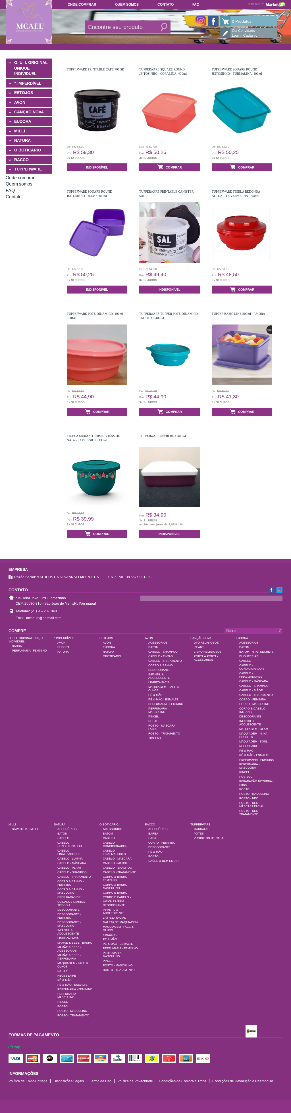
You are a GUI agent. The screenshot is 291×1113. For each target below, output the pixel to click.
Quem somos (127, 5)
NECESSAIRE (248, 746)
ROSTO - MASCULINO (254, 793)
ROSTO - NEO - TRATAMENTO (249, 812)
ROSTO (153, 721)
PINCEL (153, 716)
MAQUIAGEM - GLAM (253, 729)
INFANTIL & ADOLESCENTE (159, 676)
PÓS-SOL (245, 776)
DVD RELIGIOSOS (206, 642)
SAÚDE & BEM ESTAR (163, 860)
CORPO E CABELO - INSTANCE (253, 710)
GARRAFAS (201, 829)
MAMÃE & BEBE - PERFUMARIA (69, 957)
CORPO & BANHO (160, 665)
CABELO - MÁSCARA (253, 681)
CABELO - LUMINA (70, 858)
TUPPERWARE (28, 169)
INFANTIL (200, 647)
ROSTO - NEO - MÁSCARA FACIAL (251, 804)
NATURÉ (63, 971)
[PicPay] (14, 1052)
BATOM (153, 647)
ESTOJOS (23, 92)
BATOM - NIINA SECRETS (256, 651)
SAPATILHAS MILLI (25, 829)
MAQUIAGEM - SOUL (253, 741)
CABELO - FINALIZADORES (250, 675)
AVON (19, 102)
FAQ (195, 5)
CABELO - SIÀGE (251, 690)
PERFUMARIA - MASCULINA (249, 766)
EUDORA (22, 121)
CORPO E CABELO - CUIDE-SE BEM (117, 899)
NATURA (22, 140)
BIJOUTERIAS (248, 656)
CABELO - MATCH (115, 863)
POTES (199, 833)
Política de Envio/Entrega (28, 1081)
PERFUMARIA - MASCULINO (158, 710)
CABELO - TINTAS (160, 656)
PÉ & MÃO (155, 694)
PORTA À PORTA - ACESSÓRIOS (206, 658)
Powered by (266, 4)
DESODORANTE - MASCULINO (69, 924)
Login (236, 36)
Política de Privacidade (135, 1081)
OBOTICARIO (112, 656)
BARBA (17, 646)
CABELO (245, 660)
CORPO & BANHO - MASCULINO (70, 891)
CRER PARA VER (68, 897)
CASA (152, 838)
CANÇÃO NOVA (29, 112)
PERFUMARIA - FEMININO (29, 650)
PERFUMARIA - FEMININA (256, 759)
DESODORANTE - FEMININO (69, 916)
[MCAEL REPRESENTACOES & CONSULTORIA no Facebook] (213, 21)
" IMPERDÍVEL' (28, 83)
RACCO (21, 159)
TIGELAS (154, 738)
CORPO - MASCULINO (254, 704)
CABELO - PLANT (69, 867)
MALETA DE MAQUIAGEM (120, 922)
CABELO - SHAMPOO (163, 651)
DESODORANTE (159, 669)
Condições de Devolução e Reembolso (242, 1081)
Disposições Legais (68, 1081)
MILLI (19, 131)
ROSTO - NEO (248, 798)
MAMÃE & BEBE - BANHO (74, 942)
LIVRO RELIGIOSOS (208, 651)
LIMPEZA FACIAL (159, 682)
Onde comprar (82, 5)
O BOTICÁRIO (27, 150)
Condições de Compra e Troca (182, 1081)
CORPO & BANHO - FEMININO (70, 883)
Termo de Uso (100, 1081)
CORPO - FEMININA (252, 699)
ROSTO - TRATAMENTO (164, 733)
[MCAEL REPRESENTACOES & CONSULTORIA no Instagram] (201, 21)
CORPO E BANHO (115, 892)
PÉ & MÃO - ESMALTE (163, 699)
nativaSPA (110, 934)
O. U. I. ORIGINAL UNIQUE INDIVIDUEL (31, 68)
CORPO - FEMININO (161, 842)
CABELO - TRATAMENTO (165, 660)
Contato (165, 5)
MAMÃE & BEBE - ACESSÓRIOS (69, 949)
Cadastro (250, 36)
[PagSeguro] (251, 1032)
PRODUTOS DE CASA (209, 838)
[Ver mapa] (87, 604)
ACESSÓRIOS (158, 642)
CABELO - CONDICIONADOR (251, 667)
